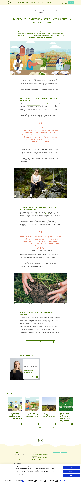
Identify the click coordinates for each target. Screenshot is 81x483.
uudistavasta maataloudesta (33, 105)
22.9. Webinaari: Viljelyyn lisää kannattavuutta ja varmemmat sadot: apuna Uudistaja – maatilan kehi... (65, 417)
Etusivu (23, 10)
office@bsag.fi (17, 456)
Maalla (39, 2)
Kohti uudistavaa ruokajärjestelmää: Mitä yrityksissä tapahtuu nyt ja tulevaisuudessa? (15, 415)
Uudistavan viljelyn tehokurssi (44, 103)
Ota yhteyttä (64, 2)
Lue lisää (41, 427)
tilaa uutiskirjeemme (42, 457)
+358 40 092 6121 (28, 370)
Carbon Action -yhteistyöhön (42, 213)
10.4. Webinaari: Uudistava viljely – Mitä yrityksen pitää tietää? (32, 414)
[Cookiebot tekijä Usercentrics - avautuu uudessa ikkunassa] (7, 481)
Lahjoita (71, 2)
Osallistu (46, 2)
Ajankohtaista (29, 10)
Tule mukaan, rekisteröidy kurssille (40, 341)
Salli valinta (71, 471)
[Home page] (11, 2)
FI (62, 3)
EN (64, 3)
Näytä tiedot (62, 480)
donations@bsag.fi (18, 459)
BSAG (18, 2)
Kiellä (71, 475)
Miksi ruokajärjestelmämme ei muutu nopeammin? (49, 414)
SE (66, 3)
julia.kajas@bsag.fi (28, 372)
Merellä (32, 2)
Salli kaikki (71, 467)
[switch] (35, 481)
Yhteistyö (25, 2)
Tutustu (34, 376)
